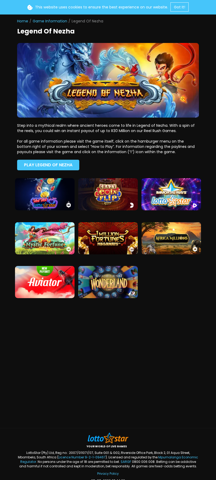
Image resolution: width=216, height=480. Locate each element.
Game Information (50, 21)
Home (22, 21)
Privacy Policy (108, 473)
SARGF (126, 461)
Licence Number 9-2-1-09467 (82, 457)
